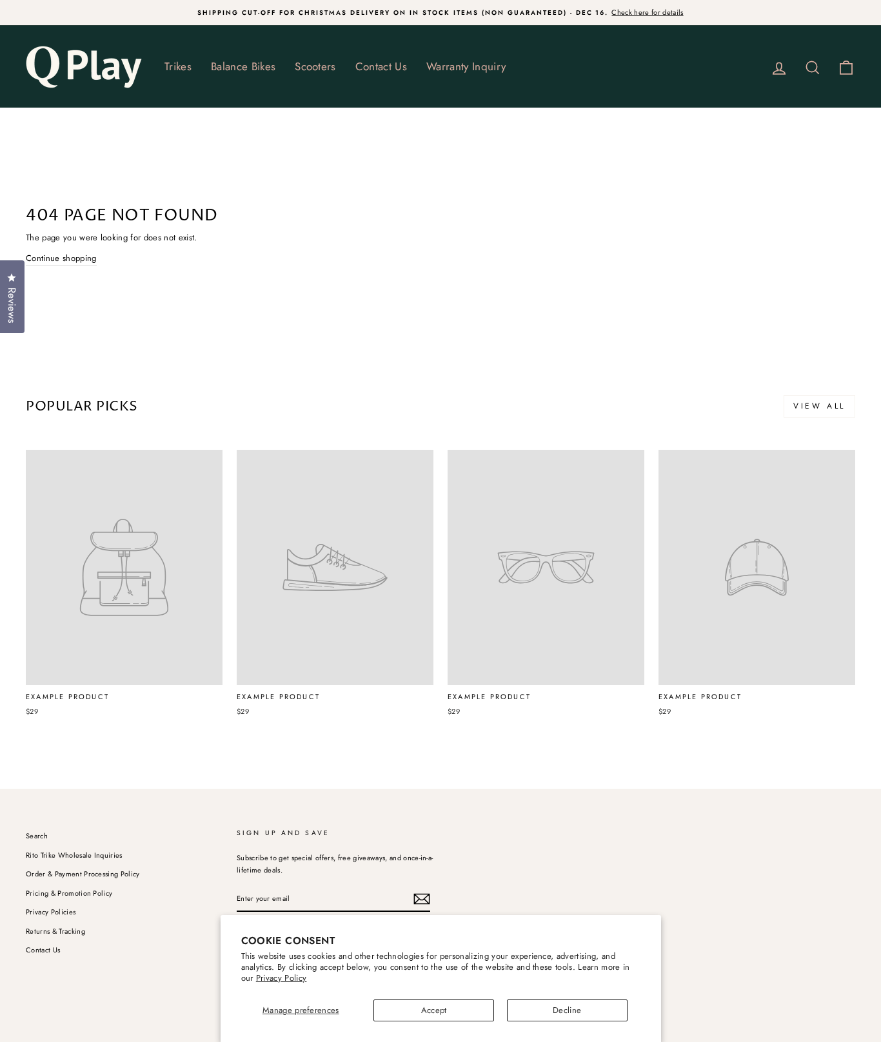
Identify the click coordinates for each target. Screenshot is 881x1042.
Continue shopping (61, 258)
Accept (434, 1010)
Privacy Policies (50, 912)
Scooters (315, 66)
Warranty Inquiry (466, 66)
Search (37, 836)
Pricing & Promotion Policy (69, 893)
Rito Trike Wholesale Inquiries (74, 855)
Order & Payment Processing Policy (83, 874)
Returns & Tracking (55, 931)
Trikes (178, 66)
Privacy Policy (281, 978)
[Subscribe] (421, 899)
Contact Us (381, 66)
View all (819, 406)
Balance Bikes (243, 66)
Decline (567, 1010)
